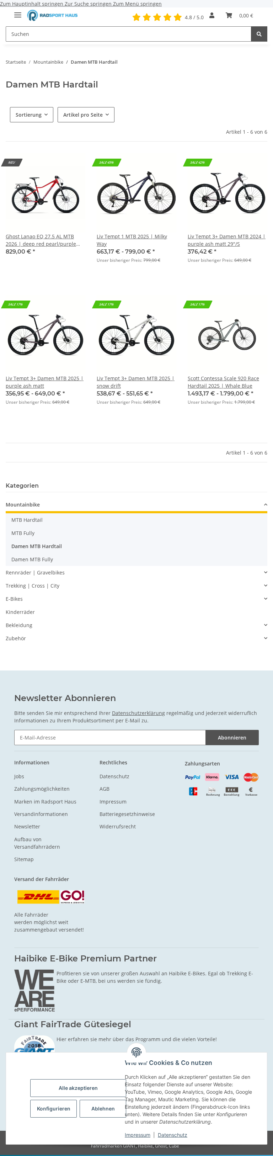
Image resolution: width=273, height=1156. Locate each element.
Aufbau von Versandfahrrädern (37, 843)
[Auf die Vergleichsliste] (255, 165)
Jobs (19, 776)
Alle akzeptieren (78, 1088)
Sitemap (24, 859)
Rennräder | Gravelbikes (35, 572)
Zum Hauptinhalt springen (32, 3)
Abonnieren (232, 737)
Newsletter (27, 826)
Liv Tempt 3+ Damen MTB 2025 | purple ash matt (45, 382)
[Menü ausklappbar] (17, 11)
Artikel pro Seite (83, 114)
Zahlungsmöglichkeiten (42, 788)
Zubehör (16, 638)
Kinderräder (20, 612)
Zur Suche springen (89, 3)
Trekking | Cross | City (32, 585)
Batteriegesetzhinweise (127, 814)
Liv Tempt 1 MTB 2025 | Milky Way (132, 240)
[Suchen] (259, 34)
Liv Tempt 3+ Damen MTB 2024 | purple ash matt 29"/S (227, 240)
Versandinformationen (41, 814)
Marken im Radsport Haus (45, 801)
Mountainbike (23, 504)
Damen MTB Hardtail (36, 546)
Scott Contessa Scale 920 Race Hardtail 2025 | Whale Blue (223, 382)
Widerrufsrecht (118, 826)
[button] (212, 15)
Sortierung (29, 114)
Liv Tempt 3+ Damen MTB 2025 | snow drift (136, 382)
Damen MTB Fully (32, 559)
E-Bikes (14, 598)
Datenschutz (172, 1135)
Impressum (137, 1135)
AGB (104, 788)
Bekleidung (19, 625)
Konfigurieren (53, 1108)
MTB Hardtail (27, 519)
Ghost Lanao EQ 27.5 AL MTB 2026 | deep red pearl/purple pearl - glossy (41, 240)
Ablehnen (103, 1108)
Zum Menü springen (137, 3)
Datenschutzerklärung (138, 713)
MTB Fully (22, 533)
